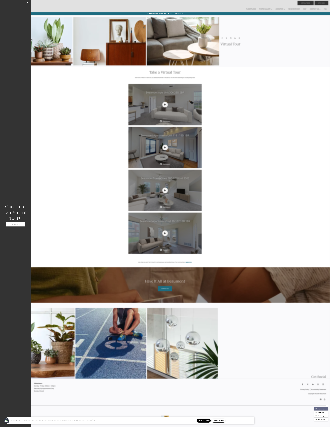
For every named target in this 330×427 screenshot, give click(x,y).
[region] (130, 420)
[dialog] (15, 213)
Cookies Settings (218, 420)
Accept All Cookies (204, 420)
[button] (15, 224)
